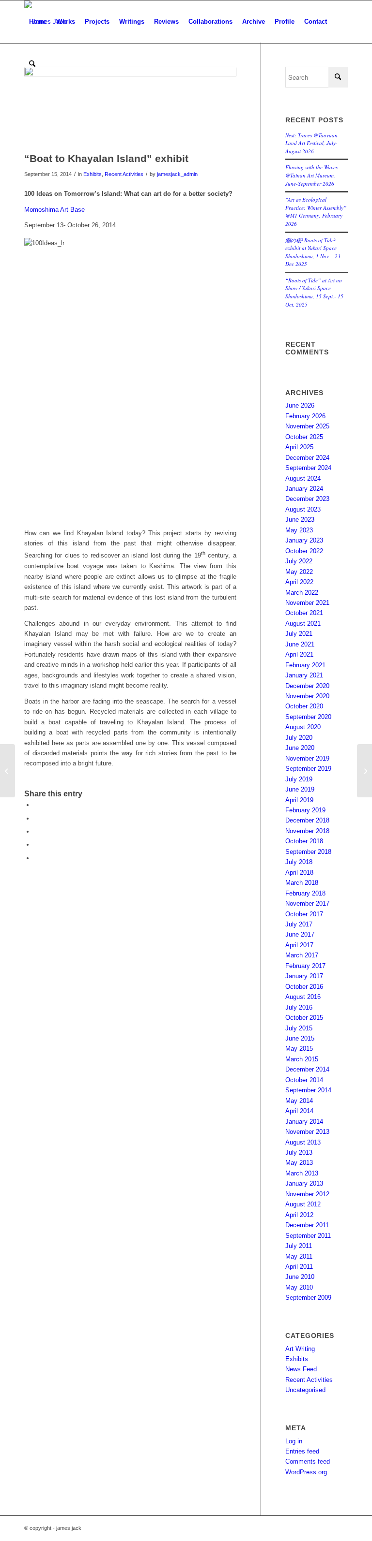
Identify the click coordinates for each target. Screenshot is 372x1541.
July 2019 (298, 779)
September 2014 (308, 1090)
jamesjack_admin (177, 174)
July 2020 (298, 737)
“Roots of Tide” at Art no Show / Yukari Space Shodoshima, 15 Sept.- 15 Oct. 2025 (314, 292)
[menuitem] (37, 21)
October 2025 (304, 436)
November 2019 (307, 758)
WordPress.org (306, 1472)
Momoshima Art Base (54, 209)
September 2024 (308, 467)
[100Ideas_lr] (130, 107)
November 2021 (307, 602)
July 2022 (298, 561)
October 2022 (304, 551)
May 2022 (299, 571)
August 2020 (303, 727)
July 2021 (298, 633)
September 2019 (308, 768)
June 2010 (299, 1276)
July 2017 (298, 924)
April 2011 (299, 1266)
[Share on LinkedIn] (36, 831)
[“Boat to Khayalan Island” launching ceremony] (364, 770)
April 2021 (299, 654)
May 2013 (299, 1162)
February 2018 (305, 893)
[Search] (32, 64)
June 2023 (299, 519)
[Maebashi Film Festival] (7, 770)
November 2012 (307, 1194)
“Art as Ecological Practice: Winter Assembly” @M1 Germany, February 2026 (315, 211)
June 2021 (299, 644)
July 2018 (298, 862)
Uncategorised (305, 1390)
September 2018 (308, 851)
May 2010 (299, 1287)
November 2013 (307, 1131)
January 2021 (304, 675)
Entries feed (302, 1451)
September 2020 (308, 716)
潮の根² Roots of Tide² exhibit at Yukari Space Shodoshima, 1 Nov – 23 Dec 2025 (313, 252)
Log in (293, 1441)
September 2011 (308, 1235)
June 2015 (299, 1038)
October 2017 (304, 914)
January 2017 (304, 976)
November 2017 (307, 903)
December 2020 (307, 686)
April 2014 (299, 1111)
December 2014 (307, 1069)
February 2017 (305, 965)
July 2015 (298, 1028)
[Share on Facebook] (36, 804)
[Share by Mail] (36, 858)
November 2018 (307, 831)
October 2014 (304, 1080)
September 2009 (308, 1297)
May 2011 (298, 1256)
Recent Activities (124, 174)
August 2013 (303, 1142)
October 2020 (304, 706)
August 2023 (303, 509)
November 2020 (307, 696)
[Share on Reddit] (36, 844)
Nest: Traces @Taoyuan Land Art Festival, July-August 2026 (311, 143)
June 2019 (299, 789)
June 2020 (299, 747)
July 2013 (298, 1152)
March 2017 (301, 955)
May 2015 (299, 1048)
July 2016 (298, 1007)
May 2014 (299, 1100)
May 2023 (299, 530)
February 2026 (305, 416)
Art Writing (300, 1348)
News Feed (301, 1369)
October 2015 (304, 1017)
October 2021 (304, 612)
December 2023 (307, 498)
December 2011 (307, 1225)
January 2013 (304, 1183)
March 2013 (301, 1173)
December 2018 (307, 820)
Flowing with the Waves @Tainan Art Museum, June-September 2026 (311, 175)
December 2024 (307, 457)
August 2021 (303, 623)
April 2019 (299, 800)
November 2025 (307, 426)
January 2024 (304, 488)
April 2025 (299, 447)
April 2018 (299, 872)
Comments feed (307, 1461)
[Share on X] (36, 818)
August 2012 (303, 1204)
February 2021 (305, 665)
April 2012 (299, 1214)
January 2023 (304, 540)
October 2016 (304, 986)
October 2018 (304, 841)
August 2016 (303, 996)
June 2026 (299, 405)
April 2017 (299, 945)
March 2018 (301, 882)
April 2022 (299, 582)
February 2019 (305, 810)
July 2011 (298, 1245)
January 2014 (304, 1121)
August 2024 (303, 478)
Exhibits (92, 174)
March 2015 (301, 1059)
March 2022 (301, 592)
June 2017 (299, 934)
